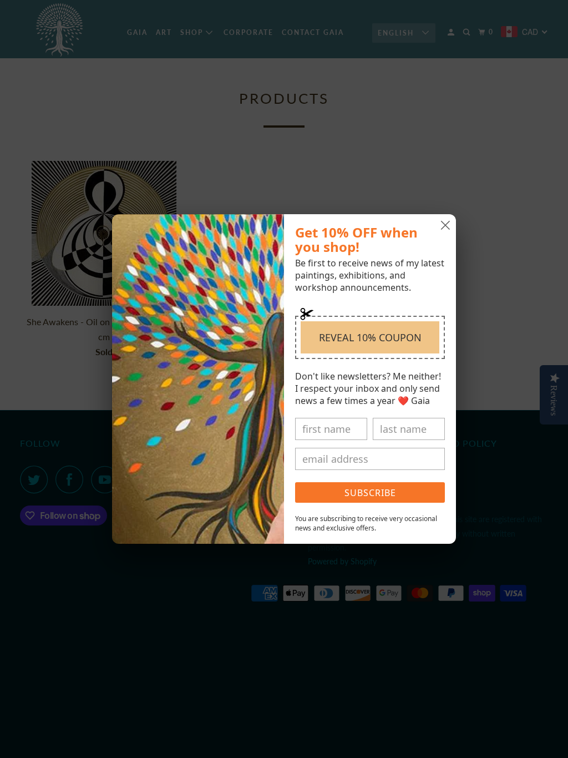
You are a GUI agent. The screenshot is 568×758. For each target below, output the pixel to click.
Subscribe (370, 493)
